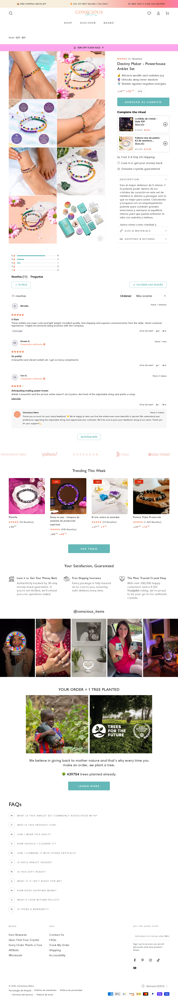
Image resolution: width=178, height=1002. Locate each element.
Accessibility (57, 955)
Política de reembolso (45, 990)
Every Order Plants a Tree (25, 945)
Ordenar (126, 296)
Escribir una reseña (151, 285)
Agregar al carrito (143, 102)
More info (139, 124)
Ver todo (89, 548)
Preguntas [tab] (37, 277)
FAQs (52, 940)
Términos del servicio (22, 994)
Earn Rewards (18, 934)
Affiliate (14, 950)
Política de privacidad (71, 990)
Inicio (11, 37)
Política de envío (45, 994)
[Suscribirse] (167, 936)
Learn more (89, 786)
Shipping (55, 950)
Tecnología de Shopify (20, 990)
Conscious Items (25, 986)
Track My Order (59, 945)
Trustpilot (133, 590)
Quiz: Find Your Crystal (24, 940)
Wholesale (15, 955)
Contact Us (56, 934)
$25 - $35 (20, 37)
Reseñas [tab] (19, 277)
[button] (10, 13)
